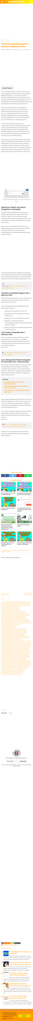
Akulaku (9, 604)
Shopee (18, 659)
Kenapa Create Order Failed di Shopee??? (8, 509)
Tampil (9, 88)
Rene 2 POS (16, 656)
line (3, 644)
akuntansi (16, 604)
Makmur (14, 644)
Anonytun (5, 617)
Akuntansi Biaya (25, 604)
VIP (13, 668)
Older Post (28, 594)
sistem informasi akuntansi (9, 661)
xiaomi (18, 671)
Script (27, 656)
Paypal (19, 649)
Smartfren (27, 661)
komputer (14, 641)
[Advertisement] (16, 21)
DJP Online (5, 632)
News (28, 646)
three (19, 666)
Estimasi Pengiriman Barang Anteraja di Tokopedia (24, 543)
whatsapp (18, 668)
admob (21, 602)
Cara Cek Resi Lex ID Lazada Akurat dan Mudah (8, 493)
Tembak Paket (27, 664)
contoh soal (16, 624)
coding (10, 624)
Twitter (4, 668)
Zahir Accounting (7, 673)
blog (15, 622)
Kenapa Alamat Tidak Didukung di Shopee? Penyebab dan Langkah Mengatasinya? (7, 527)
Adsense (27, 602)
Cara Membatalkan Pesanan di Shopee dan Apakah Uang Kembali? (24, 510)
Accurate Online (13, 602)
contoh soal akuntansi (8, 627)
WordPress (12, 671)
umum (9, 668)
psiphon (10, 654)
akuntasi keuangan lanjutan (10, 614)
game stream (16, 634)
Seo (13, 659)
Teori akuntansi (6, 666)
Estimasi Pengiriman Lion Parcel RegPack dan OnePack (7, 544)
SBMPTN (22, 656)
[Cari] (31, 1)
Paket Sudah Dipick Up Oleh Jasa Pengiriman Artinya (14, 382)
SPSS (3, 664)
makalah (8, 644)
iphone (11, 639)
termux (14, 666)
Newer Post (5, 594)
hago (22, 634)
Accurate (4, 602)
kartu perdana (6, 641)
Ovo (10, 649)
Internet (26, 637)
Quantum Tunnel (23, 654)
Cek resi (4, 624)
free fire (4, 634)
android (22, 614)
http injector (5, 637)
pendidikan (26, 649)
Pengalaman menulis (8, 651)
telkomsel (19, 664)
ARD (15, 617)
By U (29, 622)
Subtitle (12, 664)
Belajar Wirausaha (23, 619)
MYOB (23, 646)
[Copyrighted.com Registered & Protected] (6, 943)
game (9, 634)
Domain (11, 632)
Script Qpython (6, 659)
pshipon (4, 654)
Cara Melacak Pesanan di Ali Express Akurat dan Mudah (24, 493)
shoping (23, 659)
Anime (27, 614)
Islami (15, 639)
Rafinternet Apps (6, 656)
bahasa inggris (6, 619)
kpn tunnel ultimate (24, 641)
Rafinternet (16, 1)
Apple (10, 617)
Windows (4, 671)
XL (22, 671)
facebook (23, 632)
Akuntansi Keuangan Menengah (10, 609)
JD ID (20, 639)
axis (19, 617)
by (26, 622)
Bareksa (14, 619)
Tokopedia (25, 666)
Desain (24, 629)
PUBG (15, 654)
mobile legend (17, 646)
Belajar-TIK (5, 622)
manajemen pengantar (24, 644)
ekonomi (17, 632)
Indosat (13, 637)
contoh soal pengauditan (9, 629)
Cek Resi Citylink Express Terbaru (23, 525)
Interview (4, 639)
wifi (24, 668)
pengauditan (18, 651)
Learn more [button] (10, 1018)
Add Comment (27, 49)
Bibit (11, 622)
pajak (14, 649)
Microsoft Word (6, 646)
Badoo (23, 617)
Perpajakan (27, 651)
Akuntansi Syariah (20, 612)
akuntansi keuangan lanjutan (10, 607)
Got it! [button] (24, 1016)
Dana (19, 629)
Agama (3, 604)
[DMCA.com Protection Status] (16, 943)
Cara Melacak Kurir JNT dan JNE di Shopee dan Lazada (16, 391)
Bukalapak (21, 622)
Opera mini (4, 649)
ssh (7, 664)
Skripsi (20, 661)
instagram (20, 637)
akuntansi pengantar (8, 612)
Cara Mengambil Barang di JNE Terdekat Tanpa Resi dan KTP (16, 387)
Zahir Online (16, 673)
